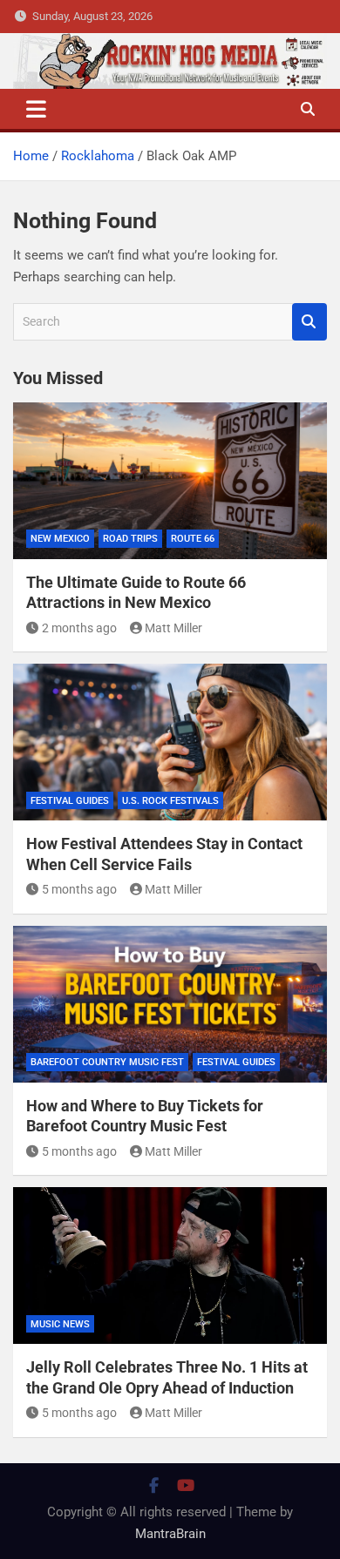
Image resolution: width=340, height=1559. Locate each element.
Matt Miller (173, 628)
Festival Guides (70, 800)
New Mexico (60, 538)
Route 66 (192, 538)
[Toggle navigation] (36, 109)
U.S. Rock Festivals (170, 800)
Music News (60, 1324)
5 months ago (79, 889)
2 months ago (79, 628)
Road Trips (130, 538)
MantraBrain (170, 1534)
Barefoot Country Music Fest (107, 1062)
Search (309, 322)
